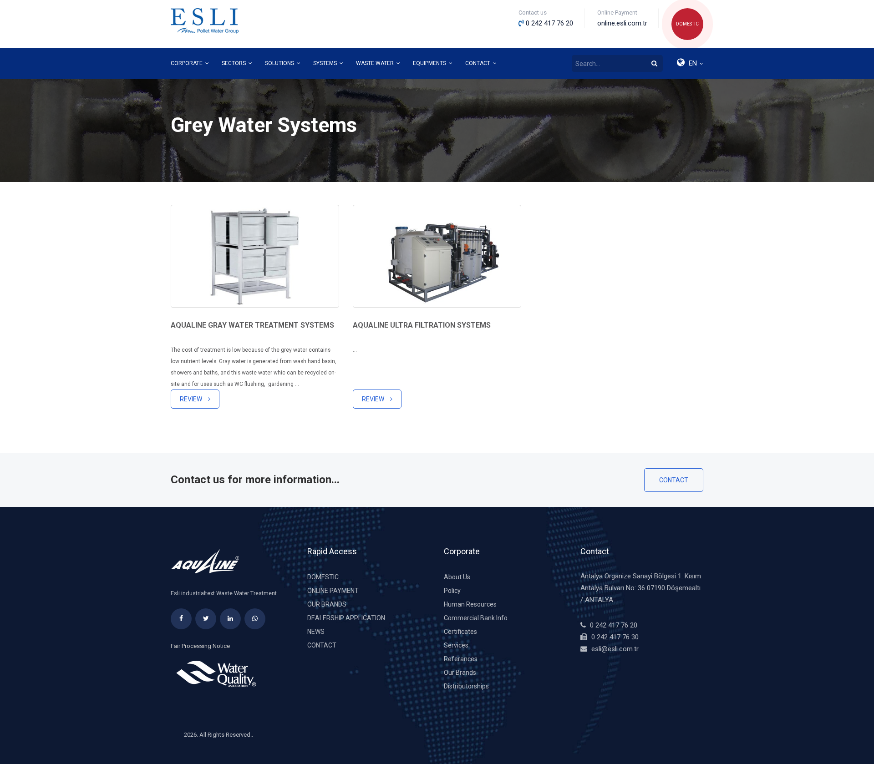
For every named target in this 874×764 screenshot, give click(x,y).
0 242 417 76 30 (615, 637)
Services (456, 645)
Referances (461, 659)
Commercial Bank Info (476, 618)
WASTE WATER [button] (375, 63)
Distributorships (466, 686)
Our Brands (326, 604)
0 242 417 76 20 (613, 625)
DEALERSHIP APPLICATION (346, 618)
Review (191, 399)
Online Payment (333, 590)
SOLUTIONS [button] (280, 63)
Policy (452, 590)
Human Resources (470, 604)
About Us (457, 577)
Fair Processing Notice (200, 646)
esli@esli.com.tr (615, 649)
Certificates (460, 631)
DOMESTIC (687, 23)
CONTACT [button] (478, 63)
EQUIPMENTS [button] (430, 63)
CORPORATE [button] (187, 63)
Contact (673, 480)
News (316, 631)
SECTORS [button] (234, 63)
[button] (689, 63)
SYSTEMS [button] (325, 63)
